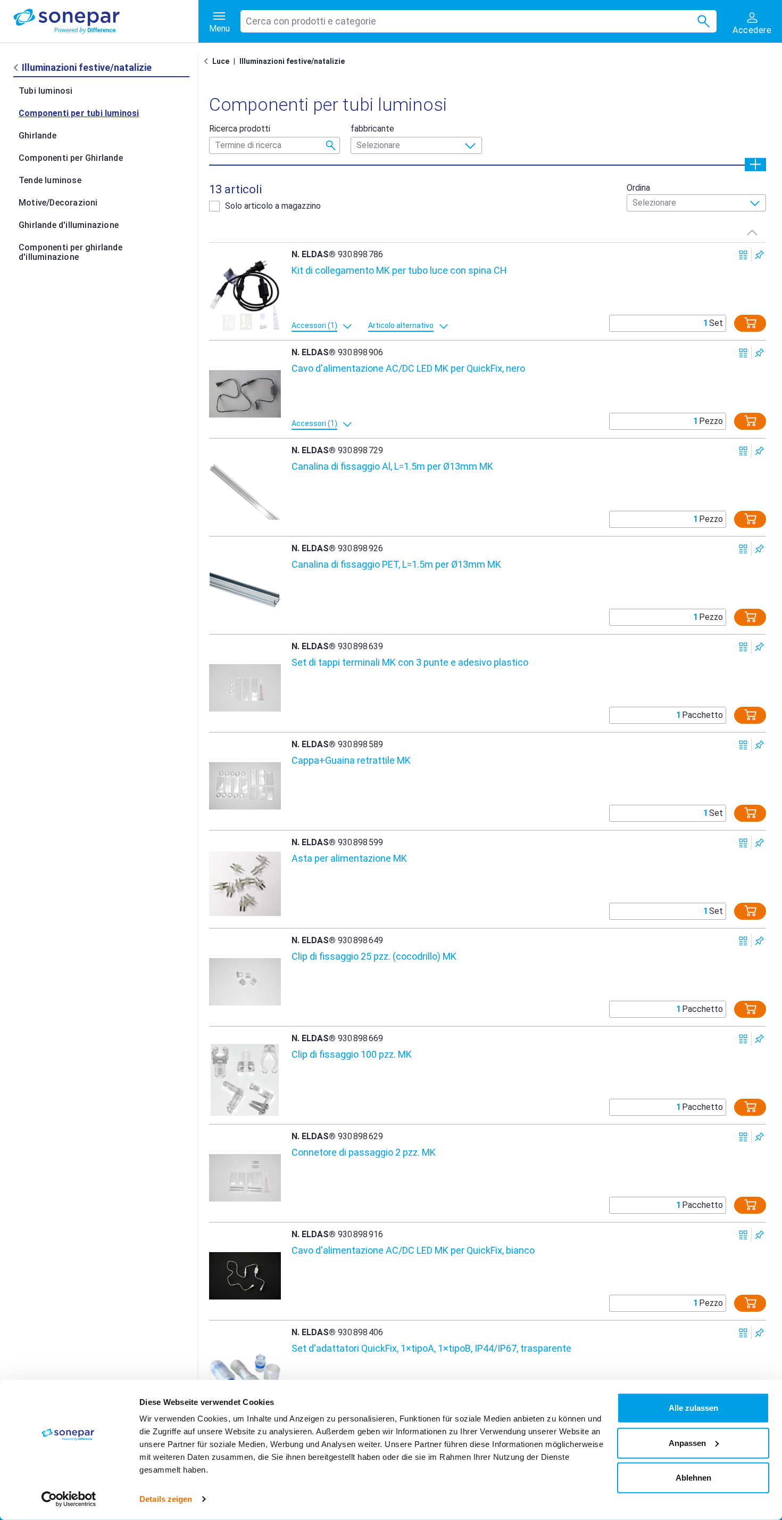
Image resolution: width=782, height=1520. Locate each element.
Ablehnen (693, 1477)
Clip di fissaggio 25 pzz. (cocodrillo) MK (374, 956)
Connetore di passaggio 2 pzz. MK (364, 1152)
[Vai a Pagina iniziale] (208, 61)
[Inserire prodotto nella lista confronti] (743, 254)
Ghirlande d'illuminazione (69, 225)
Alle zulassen (693, 1407)
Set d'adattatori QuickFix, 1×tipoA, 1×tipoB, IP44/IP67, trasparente (431, 1348)
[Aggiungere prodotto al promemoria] (759, 254)
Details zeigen (165, 1498)
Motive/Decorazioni (58, 203)
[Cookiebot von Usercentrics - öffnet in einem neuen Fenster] (68, 1499)
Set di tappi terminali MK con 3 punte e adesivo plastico (410, 662)
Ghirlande (37, 135)
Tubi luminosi (46, 91)
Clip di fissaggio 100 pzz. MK (352, 1054)
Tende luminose (50, 180)
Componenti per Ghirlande (71, 158)
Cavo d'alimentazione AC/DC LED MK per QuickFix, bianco (413, 1250)
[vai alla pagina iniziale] (105, 21)
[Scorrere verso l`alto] (752, 232)
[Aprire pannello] (755, 164)
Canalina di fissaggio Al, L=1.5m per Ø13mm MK (392, 466)
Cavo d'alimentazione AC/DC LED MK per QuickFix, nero (408, 368)
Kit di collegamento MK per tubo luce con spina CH (399, 270)
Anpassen (687, 1442)
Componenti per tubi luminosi (79, 113)
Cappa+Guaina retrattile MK (351, 760)
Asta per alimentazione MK (349, 858)
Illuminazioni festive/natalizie (292, 61)
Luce (220, 61)
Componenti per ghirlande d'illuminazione (70, 252)
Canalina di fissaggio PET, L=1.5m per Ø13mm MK (396, 564)
